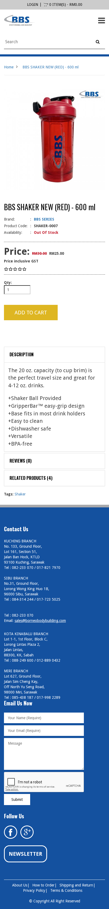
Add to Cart (31, 312)
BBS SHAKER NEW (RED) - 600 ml (50, 67)
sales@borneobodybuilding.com (40, 620)
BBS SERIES (44, 219)
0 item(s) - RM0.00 (65, 4)
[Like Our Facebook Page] (10, 831)
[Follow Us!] (27, 831)
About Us (19, 885)
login (32, 4)
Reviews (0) (20, 461)
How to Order (43, 885)
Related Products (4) (31, 478)
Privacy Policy (34, 890)
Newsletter (25, 854)
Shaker (20, 494)
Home (8, 67)
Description (22, 354)
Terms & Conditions (66, 890)
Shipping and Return (76, 885)
